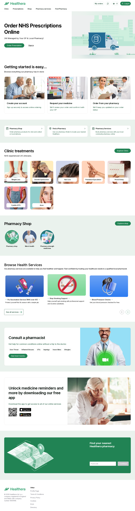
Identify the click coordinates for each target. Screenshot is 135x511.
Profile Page (34, 491)
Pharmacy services (43, 9)
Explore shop (123, 223)
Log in (127, 4)
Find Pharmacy (61, 9)
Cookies (33, 501)
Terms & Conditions (37, 494)
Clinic (6, 9)
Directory (33, 507)
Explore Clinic (122, 151)
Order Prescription (14, 45)
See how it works (18, 356)
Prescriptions (18, 9)
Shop (30, 9)
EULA (32, 504)
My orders (99, 4)
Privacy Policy (35, 497)
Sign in (31, 45)
